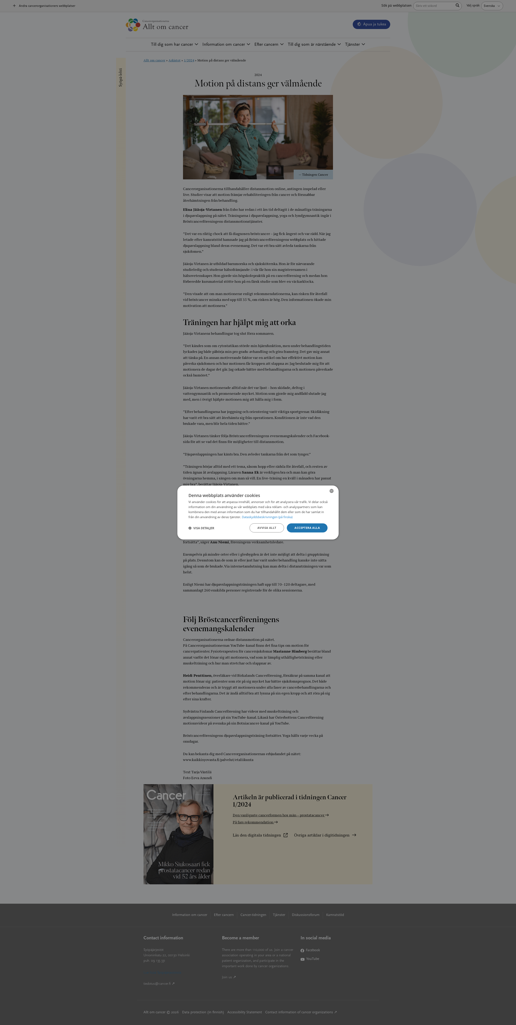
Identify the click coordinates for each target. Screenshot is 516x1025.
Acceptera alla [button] (307, 528)
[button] (201, 528)
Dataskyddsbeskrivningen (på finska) (267, 517)
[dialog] (258, 512)
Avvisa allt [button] (266, 528)
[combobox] (332, 491)
